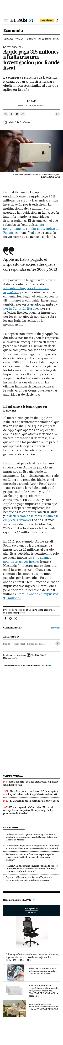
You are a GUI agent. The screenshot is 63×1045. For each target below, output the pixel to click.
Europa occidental (36, 644)
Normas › (55, 628)
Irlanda (6, 644)
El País (31, 101)
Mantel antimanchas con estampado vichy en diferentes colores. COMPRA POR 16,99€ (43, 1006)
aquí (49, 665)
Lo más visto (10, 827)
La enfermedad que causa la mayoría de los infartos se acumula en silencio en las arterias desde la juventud (32, 847)
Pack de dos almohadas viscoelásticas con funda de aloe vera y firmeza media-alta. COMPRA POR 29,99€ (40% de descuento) (44, 990)
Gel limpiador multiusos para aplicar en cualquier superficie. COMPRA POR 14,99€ (43, 971)
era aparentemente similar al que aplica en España (31, 229)
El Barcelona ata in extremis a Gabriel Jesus (34, 800)
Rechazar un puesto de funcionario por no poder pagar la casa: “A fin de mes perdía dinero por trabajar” (30, 857)
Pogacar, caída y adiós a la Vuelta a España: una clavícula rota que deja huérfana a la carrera (29, 878)
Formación (31, 39)
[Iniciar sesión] (57, 20)
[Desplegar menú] (5, 20)
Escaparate (31, 910)
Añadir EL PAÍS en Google (19, 122)
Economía (13, 31)
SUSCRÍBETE (47, 20)
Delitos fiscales (12, 47)
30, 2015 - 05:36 (35, 106)
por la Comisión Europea (21, 308)
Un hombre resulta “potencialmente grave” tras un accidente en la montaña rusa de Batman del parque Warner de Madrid (31, 837)
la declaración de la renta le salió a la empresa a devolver (31, 518)
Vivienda (19, 39)
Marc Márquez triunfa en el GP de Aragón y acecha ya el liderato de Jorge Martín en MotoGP (30, 793)
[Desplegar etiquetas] (57, 643)
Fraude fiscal (19, 644)
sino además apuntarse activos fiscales (27, 559)
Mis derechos (44, 39)
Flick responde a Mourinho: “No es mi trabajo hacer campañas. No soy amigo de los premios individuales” (28, 810)
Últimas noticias (13, 776)
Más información (10, 658)
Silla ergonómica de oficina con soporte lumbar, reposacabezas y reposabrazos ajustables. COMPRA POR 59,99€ (32, 957)
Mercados (8, 39)
